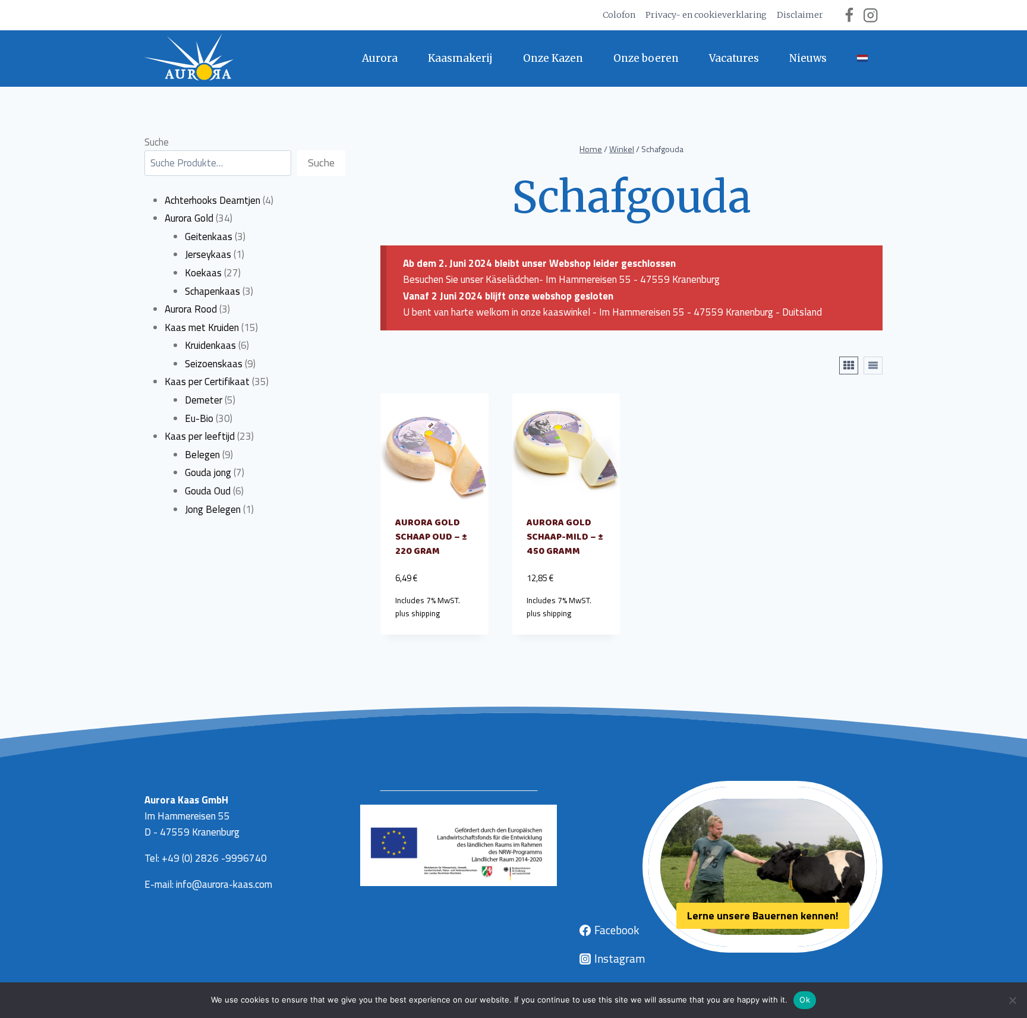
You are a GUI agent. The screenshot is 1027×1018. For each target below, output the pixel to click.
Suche (156, 142)
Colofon (619, 15)
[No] (1012, 1000)
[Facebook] (849, 15)
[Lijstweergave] (873, 365)
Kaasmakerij (460, 58)
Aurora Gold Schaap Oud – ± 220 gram (431, 537)
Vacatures (734, 58)
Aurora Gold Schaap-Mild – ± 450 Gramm (565, 537)
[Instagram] (870, 15)
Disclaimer (800, 15)
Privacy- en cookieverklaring (706, 15)
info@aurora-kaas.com (224, 884)
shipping (425, 613)
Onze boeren (646, 58)
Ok (804, 999)
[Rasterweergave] (848, 365)
